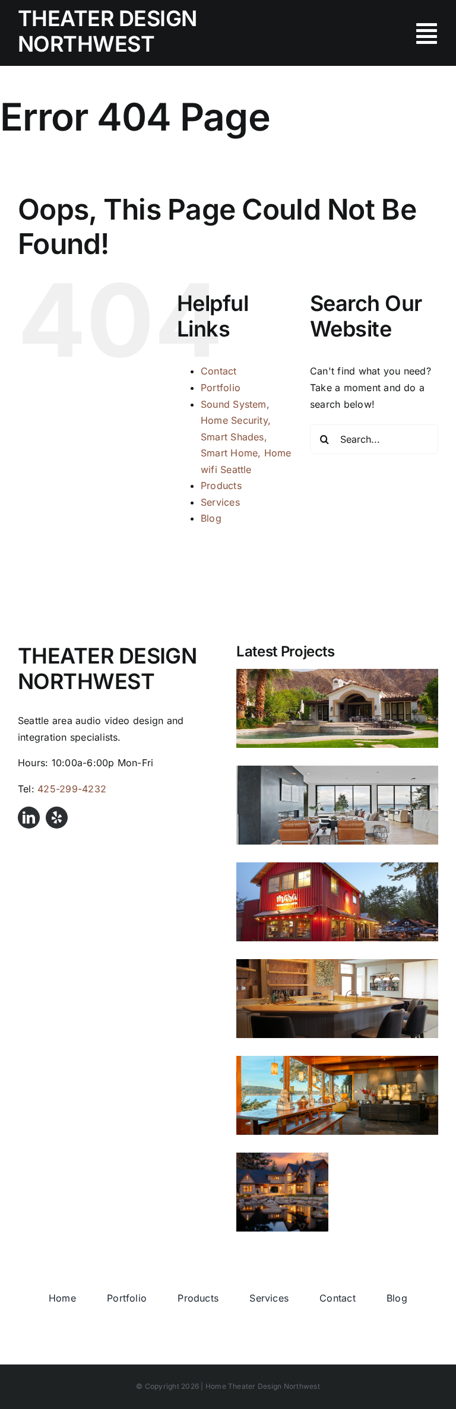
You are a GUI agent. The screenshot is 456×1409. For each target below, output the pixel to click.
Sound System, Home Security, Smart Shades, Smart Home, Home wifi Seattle (246, 436)
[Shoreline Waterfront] (337, 805)
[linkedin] (29, 818)
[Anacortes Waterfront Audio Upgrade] (337, 1095)
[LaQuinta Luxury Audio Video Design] (337, 708)
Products (221, 485)
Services (220, 502)
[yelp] (57, 818)
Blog (211, 518)
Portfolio (220, 387)
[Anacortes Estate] (282, 1192)
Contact (219, 371)
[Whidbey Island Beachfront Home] (337, 998)
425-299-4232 (71, 789)
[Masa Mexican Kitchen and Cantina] (337, 901)
